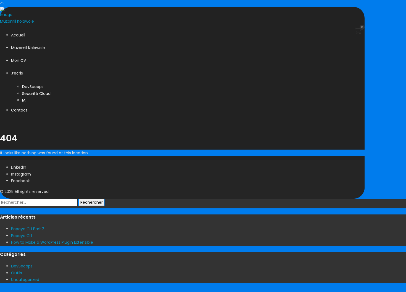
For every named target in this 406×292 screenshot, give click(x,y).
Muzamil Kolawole (28, 48)
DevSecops (33, 86)
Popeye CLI (21, 235)
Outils (16, 273)
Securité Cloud (36, 93)
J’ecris (17, 73)
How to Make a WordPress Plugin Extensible (52, 242)
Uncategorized (25, 279)
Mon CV (18, 60)
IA (23, 100)
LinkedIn (18, 167)
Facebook (20, 181)
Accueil (18, 35)
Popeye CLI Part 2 (27, 229)
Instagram (21, 174)
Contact (19, 110)
